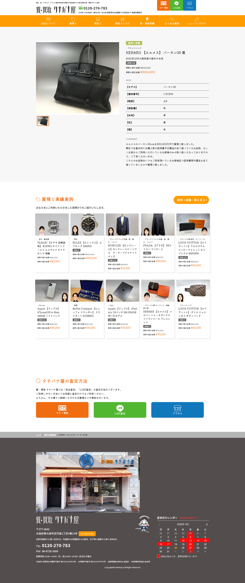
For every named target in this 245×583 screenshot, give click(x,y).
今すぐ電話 (163, 8)
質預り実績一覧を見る (191, 200)
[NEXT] (206, 524)
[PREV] (159, 524)
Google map (87, 533)
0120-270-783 (56, 545)
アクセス (189, 8)
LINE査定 (176, 8)
